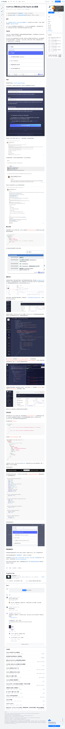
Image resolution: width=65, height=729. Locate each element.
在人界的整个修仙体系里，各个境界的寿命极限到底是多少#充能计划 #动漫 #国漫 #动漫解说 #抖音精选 (19, 715)
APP (16, 1)
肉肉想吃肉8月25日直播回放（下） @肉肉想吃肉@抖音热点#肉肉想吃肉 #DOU (15, 718)
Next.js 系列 (32, 557)
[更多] (63, 727)
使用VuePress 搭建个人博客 (11, 676)
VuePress (43, 661)
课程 (14, 1)
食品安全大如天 (38, 717)
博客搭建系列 (50, 30)
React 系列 (27, 557)
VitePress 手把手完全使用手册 (11, 695)
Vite (40, 661)
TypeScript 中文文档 (14, 23)
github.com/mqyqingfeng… (21, 559)
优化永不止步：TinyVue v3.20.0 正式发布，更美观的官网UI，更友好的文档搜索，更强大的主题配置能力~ (25, 707)
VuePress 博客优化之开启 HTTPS (12, 668)
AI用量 (19, 1)
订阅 (43, 576)
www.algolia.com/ (40, 280)
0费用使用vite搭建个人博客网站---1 (12, 687)
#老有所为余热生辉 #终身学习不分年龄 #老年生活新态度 (12, 714)
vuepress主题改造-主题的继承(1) (12, 679)
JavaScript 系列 (14, 557)
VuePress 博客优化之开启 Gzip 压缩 (13, 672)
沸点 (11, 1)
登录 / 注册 (24, 590)
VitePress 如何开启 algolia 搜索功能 (13, 652)
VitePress (43, 653)
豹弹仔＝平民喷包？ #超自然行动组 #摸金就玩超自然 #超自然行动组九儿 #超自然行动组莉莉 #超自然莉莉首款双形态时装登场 (22, 713)
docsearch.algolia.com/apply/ (19, 83)
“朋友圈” (13, 15)
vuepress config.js (9, 703)
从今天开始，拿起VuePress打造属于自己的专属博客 (15, 664)
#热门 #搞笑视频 (27, 719)
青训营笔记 (42, 657)
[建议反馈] (63, 724)
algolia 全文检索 (9, 699)
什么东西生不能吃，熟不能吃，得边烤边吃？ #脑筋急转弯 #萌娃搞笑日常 (15, 719)
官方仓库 (23, 463)
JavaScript (43, 685)
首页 (8, 1)
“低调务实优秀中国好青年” (22, 15)
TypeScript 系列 (21, 557)
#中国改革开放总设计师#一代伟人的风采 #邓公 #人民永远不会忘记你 (14, 716)
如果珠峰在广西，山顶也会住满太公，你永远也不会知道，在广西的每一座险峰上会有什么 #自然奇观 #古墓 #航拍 (20, 717)
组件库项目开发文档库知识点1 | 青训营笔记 (14, 656)
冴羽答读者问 (37, 557)
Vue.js (43, 665)
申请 (49, 23)
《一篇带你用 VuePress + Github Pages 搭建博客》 (17, 22)
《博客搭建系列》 (20, 13)
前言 (49, 19)
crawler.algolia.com (13, 617)
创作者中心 (57, 1)
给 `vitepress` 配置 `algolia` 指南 (12, 691)
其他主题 (49, 28)
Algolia (49, 21)
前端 (38, 661)
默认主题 (49, 25)
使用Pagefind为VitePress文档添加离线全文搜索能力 (16, 660)
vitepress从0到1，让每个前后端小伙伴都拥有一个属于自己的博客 (18, 683)
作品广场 (23, 1)
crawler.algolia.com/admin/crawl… (34, 297)
